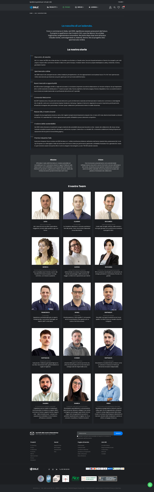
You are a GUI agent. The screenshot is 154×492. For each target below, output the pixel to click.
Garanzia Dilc (57, 449)
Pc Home (32, 451)
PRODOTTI (52, 7)
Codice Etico (104, 449)
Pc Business (33, 449)
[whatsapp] (150, 484)
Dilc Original (57, 447)
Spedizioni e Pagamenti (84, 451)
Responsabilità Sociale (107, 447)
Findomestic (81, 445)
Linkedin (56, 469)
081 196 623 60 (65, 469)
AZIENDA (94, 7)
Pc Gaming (33, 445)
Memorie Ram (34, 456)
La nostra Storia (105, 445)
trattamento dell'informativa (84, 438)
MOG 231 (103, 451)
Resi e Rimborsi (82, 456)
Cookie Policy (118, 488)
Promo (32, 458)
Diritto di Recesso (82, 454)
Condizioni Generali (83, 449)
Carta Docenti (81, 447)
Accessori (33, 460)
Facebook (49, 469)
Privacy (112, 488)
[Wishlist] (118, 7)
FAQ (55, 451)
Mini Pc (32, 454)
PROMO (67, 7)
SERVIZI (79, 7)
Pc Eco (32, 447)
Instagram (52, 469)
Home (31, 13)
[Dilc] (34, 7)
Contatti (103, 454)
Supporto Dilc (57, 445)
